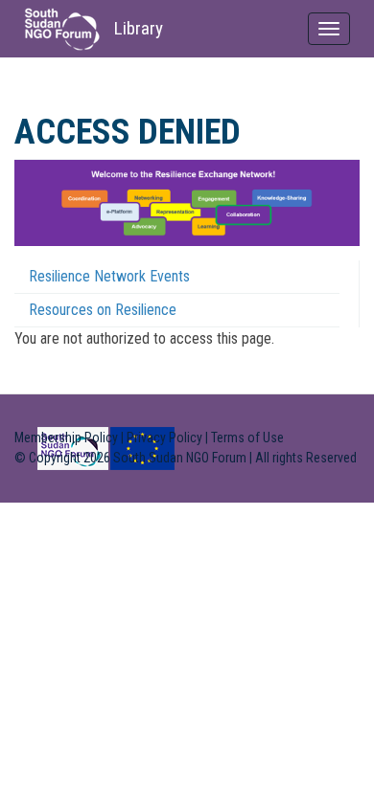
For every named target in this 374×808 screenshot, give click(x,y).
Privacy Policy (164, 437)
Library (138, 28)
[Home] (62, 29)
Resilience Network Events (109, 276)
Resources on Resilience (102, 310)
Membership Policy (66, 437)
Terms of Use (247, 437)
